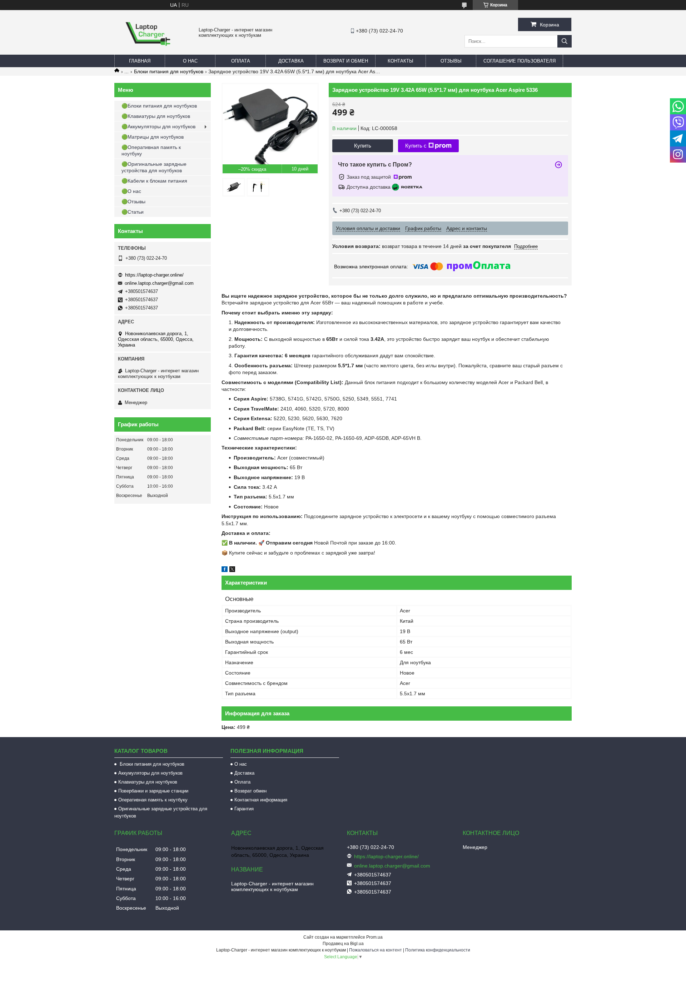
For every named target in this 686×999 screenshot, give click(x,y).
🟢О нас (131, 191)
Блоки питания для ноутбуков (168, 71)
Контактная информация (260, 799)
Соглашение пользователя (519, 61)
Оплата (240, 61)
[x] (232, 570)
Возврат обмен (250, 791)
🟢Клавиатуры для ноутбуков (155, 116)
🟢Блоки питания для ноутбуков (159, 106)
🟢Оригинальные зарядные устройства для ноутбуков (154, 167)
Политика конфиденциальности (437, 950)
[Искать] (564, 41)
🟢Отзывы (133, 201)
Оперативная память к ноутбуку (153, 799)
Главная (139, 61)
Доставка (291, 61)
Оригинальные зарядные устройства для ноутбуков (160, 812)
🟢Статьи (132, 212)
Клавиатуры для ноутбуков (147, 782)
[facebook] (225, 570)
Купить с (416, 146)
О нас (190, 61)
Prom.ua (374, 937)
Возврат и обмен (345, 61)
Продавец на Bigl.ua (343, 943)
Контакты (400, 61)
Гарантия (244, 808)
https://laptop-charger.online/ (154, 275)
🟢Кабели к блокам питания (154, 181)
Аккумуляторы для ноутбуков (150, 773)
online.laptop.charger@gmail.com (159, 283)
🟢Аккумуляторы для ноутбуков (158, 126)
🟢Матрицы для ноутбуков (152, 137)
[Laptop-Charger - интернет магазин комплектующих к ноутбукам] (148, 51)
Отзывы (451, 61)
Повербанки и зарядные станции (153, 791)
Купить (362, 146)
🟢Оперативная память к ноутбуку (151, 150)
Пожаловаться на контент (375, 950)
